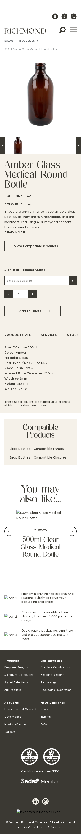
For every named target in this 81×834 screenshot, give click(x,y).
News (44, 709)
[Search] (62, 30)
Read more (14, 232)
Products (11, 660)
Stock (73, 335)
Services (49, 335)
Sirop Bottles (26, 40)
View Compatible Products (36, 246)
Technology (49, 682)
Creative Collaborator (56, 667)
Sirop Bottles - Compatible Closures (38, 457)
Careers (10, 732)
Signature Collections (18, 675)
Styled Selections (16, 682)
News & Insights (53, 702)
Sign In (9, 270)
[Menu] (73, 30)
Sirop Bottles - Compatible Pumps (37, 449)
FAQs (44, 724)
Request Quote (33, 270)
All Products (12, 690)
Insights (46, 717)
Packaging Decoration (56, 690)
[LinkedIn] (35, 801)
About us (11, 702)
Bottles (8, 40)
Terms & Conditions (51, 827)
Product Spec (17, 335)
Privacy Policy (26, 827)
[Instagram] (45, 801)
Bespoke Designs (16, 667)
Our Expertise (52, 660)
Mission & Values (15, 724)
